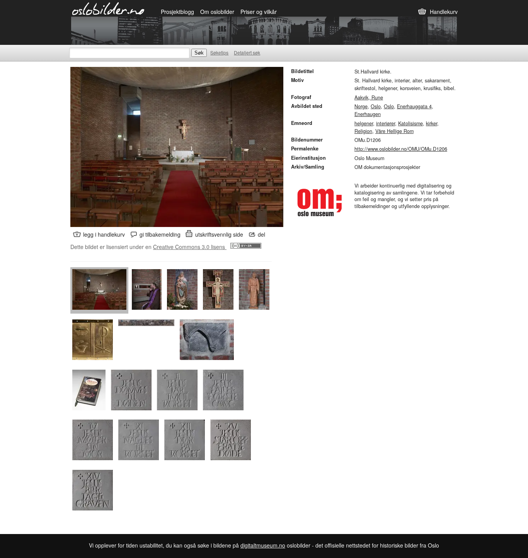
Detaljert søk (247, 52)
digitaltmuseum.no (262, 545)
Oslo (376, 106)
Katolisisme (410, 123)
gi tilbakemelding (160, 234)
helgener (363, 123)
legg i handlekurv (104, 234)
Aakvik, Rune (368, 97)
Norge (361, 106)
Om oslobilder (217, 11)
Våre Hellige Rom (394, 131)
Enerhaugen (367, 114)
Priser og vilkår (258, 11)
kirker (431, 123)
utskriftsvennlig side (219, 234)
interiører (385, 123)
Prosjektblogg (177, 11)
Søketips (219, 52)
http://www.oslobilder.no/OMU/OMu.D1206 (400, 148)
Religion (363, 131)
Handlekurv (444, 11)
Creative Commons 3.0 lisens (190, 247)
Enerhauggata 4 (414, 106)
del (261, 234)
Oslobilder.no (108, 8)
